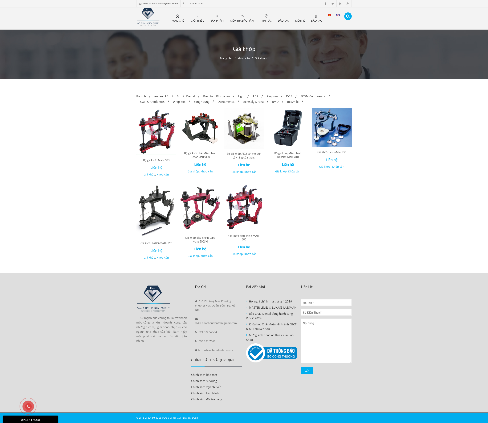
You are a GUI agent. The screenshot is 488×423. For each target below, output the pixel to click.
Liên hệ (300, 21)
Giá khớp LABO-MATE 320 (156, 243)
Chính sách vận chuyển (206, 387)
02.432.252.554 (195, 3)
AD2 (255, 96)
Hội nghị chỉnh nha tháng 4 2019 (270, 301)
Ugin (241, 96)
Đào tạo (283, 21)
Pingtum (272, 96)
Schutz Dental (186, 96)
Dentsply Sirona (253, 102)
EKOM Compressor (312, 96)
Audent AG (161, 96)
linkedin (340, 3)
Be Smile (293, 102)
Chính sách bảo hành (205, 393)
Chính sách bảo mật (204, 375)
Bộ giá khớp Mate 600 (156, 160)
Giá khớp (149, 174)
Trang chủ (177, 21)
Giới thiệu (197, 21)
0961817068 (30, 419)
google (348, 3)
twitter (332, 3)
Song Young (201, 102)
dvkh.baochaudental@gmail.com (160, 3)
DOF (289, 96)
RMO (275, 102)
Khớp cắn (244, 58)
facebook (325, 3)
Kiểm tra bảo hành (242, 21)
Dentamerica (226, 102)
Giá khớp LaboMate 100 (331, 152)
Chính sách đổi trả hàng (206, 399)
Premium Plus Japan (216, 96)
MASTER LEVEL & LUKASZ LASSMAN (272, 307)
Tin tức (267, 21)
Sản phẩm (217, 21)
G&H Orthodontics (152, 102)
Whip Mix (179, 102)
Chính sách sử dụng (204, 381)
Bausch (141, 96)
